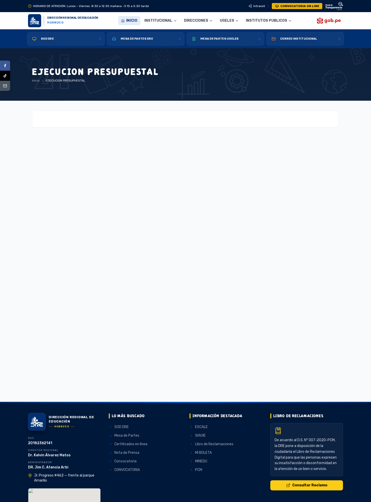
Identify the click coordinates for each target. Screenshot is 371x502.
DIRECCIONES (196, 20)
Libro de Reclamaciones (214, 444)
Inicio (131, 20)
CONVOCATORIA (127, 470)
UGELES (227, 20)
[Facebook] (5, 66)
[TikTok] (5, 76)
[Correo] (5, 86)
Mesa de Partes (126, 435)
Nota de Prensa (126, 453)
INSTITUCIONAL (158, 20)
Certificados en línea (130, 444)
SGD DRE (121, 427)
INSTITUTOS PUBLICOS (266, 20)
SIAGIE (200, 435)
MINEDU (201, 461)
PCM (198, 470)
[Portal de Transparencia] (334, 6)
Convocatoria (125, 461)
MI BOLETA (203, 453)
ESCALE (201, 427)
